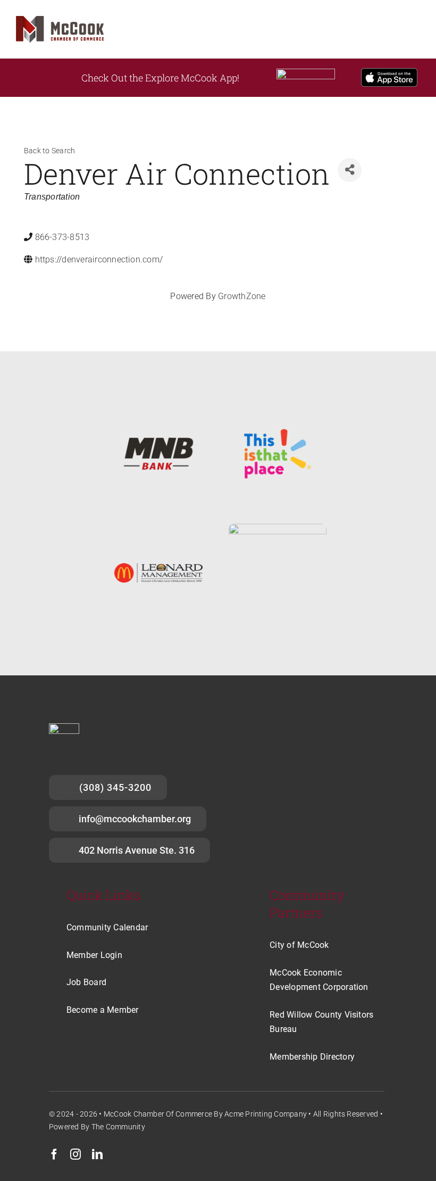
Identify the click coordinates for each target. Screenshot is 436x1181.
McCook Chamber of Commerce (158, 1114)
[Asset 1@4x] (60, 20)
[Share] (350, 170)
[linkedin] (97, 1154)
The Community (118, 1126)
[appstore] (389, 72)
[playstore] (305, 73)
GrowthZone (241, 296)
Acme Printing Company (265, 1114)
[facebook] (54, 1154)
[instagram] (75, 1154)
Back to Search (49, 150)
